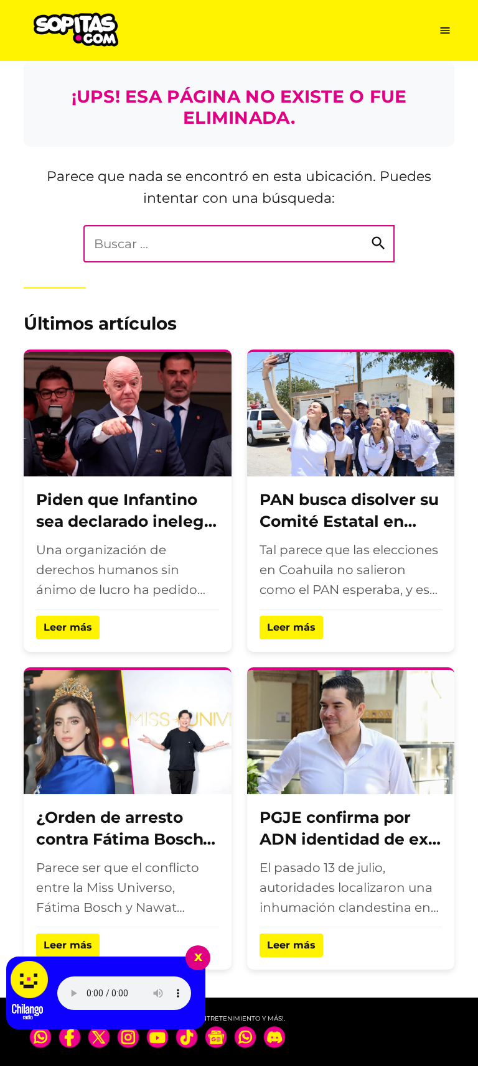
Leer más (68, 627)
